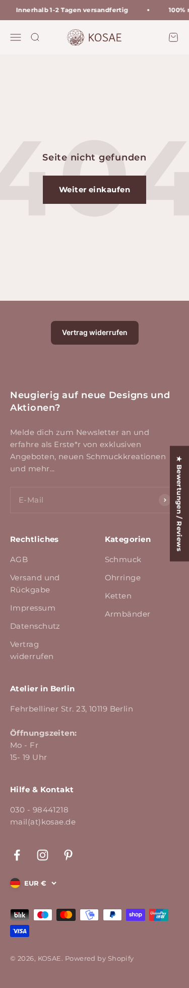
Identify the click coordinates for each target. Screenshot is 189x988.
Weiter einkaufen (94, 189)
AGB (19, 559)
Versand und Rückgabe (35, 583)
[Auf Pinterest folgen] (68, 855)
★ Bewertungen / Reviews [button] (179, 504)
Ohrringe (123, 577)
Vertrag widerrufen (95, 332)
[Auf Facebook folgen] (17, 855)
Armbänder (128, 614)
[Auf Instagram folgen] (42, 855)
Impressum (32, 608)
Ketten (118, 595)
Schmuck (123, 559)
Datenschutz (35, 626)
